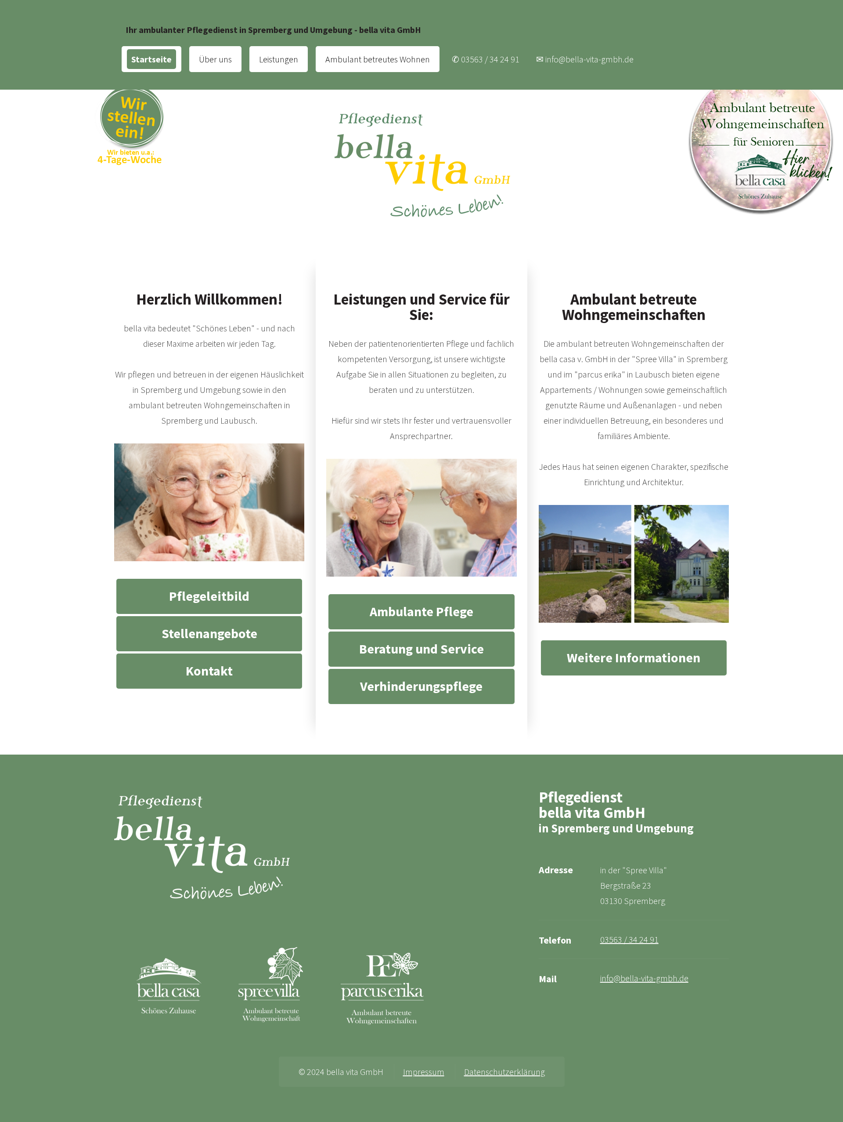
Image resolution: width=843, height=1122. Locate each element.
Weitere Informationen (633, 657)
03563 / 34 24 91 (629, 939)
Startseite (151, 59)
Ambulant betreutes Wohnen (377, 59)
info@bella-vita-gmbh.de (644, 978)
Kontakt (209, 670)
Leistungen (278, 59)
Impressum (423, 1071)
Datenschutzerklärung (504, 1071)
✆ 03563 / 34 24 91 (485, 59)
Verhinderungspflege (421, 686)
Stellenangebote (209, 633)
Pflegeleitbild (209, 596)
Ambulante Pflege (421, 611)
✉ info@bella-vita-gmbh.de (585, 59)
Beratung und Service (421, 648)
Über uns (215, 59)
